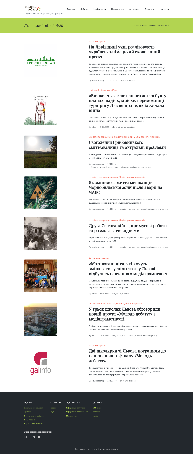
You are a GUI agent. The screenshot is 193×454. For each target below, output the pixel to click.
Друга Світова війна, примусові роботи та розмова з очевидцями (128, 228)
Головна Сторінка (141, 25)
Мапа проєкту (72, 416)
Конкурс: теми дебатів (34, 416)
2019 (91, 345)
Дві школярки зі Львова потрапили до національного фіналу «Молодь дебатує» (127, 355)
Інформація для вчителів (77, 412)
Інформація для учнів (75, 408)
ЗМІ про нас (101, 41)
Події (52, 412)
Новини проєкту (133, 303)
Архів (95, 416)
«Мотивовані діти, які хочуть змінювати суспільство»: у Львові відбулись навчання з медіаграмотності (129, 268)
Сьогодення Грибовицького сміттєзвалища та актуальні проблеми (127, 145)
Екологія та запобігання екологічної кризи (110, 136)
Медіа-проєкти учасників (147, 136)
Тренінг (27, 412)
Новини (105, 258)
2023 (91, 41)
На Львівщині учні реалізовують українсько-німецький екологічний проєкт (124, 51)
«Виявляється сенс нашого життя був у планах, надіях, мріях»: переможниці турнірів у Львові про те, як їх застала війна (127, 103)
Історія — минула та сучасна (103, 177)
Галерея (96, 412)
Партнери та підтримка (34, 424)
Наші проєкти (108, 303)
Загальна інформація (33, 408)
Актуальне (94, 258)
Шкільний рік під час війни (103, 90)
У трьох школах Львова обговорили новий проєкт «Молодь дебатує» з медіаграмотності (124, 314)
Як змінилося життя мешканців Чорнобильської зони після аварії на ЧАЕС (125, 187)
